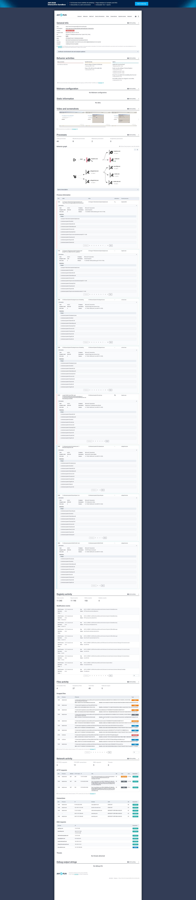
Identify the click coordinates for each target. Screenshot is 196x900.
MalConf (91, 16)
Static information (99, 16)
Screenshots (114, 16)
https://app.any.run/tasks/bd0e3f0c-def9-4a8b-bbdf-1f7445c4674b (80, 28)
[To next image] (138, 119)
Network (129, 16)
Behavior (85, 16)
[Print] (136, 16)
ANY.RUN (60, 46)
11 (107, 245)
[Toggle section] (138, 23)
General (80, 16)
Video (107, 16)
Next (111, 245)
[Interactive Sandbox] (62, 15)
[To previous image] (58, 119)
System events (122, 16)
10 (107, 342)
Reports (115, 878)
